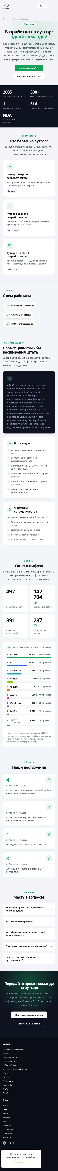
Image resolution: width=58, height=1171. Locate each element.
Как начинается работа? (19, 921)
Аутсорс (6, 1077)
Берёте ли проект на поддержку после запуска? (24, 909)
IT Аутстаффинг (9, 1081)
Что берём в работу (29, 68)
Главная (6, 19)
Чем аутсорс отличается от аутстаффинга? (21, 958)
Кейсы (5, 1113)
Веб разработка (9, 1065)
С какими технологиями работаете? (26, 946)
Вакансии (7, 1125)
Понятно (21, 1162)
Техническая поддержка (13, 1049)
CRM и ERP (7, 1073)
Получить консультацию (29, 76)
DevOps (6, 1089)
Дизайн (6, 1093)
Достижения (8, 1129)
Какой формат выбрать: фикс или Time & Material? (25, 934)
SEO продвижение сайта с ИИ (15, 1069)
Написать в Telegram (29, 1023)
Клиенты (6, 1117)
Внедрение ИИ (9, 1061)
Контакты (7, 1137)
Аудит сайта (8, 1085)
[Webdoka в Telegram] (5, 1144)
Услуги (15, 19)
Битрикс (6, 1053)
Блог (4, 1121)
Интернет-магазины (11, 1057)
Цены (5, 1109)
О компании (8, 1133)
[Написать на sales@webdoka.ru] (13, 1144)
